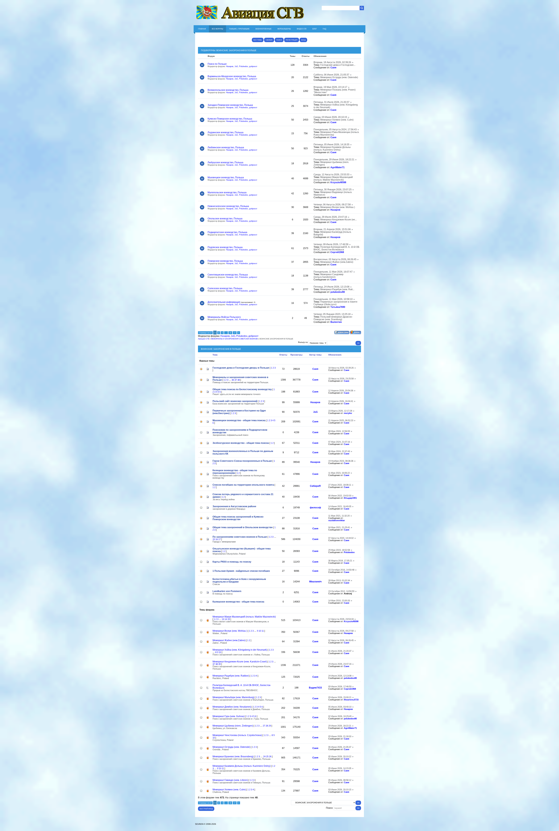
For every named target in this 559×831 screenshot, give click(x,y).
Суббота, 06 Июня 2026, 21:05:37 (331, 74)
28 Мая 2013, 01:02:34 (339, 580)
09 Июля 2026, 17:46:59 (339, 686)
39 (219, 664)
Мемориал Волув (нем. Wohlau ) (337, 207)
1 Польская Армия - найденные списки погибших (241, 571)
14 (226, 619)
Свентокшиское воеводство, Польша (228, 274)
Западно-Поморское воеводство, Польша (230, 105)
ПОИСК (279, 40)
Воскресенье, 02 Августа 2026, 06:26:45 (335, 259)
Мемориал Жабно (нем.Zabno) (336, 262)
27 (264, 726)
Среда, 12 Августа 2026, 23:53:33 (331, 174)
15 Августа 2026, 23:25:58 (341, 378)
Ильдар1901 (350, 498)
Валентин (336, 322)
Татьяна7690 (337, 307)
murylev (348, 413)
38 (238, 380)
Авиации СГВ (203, 339)
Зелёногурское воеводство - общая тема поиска (241, 443)
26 (270, 756)
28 (267, 726)
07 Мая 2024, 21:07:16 (339, 442)
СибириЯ (315, 486)
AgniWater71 (337, 167)
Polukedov (243, 66)
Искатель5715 (351, 700)
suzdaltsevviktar (336, 520)
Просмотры (296, 355)
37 (236, 380)
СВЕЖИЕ (269, 40)
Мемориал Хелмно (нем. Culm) (336, 119)
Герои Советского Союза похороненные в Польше (242, 461)
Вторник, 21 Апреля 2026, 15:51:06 (332, 229)
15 (214, 539)
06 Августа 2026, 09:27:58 (341, 631)
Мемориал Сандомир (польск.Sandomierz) (328, 275)
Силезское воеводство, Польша (225, 288)
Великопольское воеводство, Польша (228, 90)
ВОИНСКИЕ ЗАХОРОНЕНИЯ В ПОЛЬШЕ (236, 50)
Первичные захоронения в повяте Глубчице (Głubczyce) (335, 303)
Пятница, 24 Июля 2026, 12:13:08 (331, 287)
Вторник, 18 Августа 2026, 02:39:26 (332, 62)
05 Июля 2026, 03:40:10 (339, 707)
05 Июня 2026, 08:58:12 (339, 780)
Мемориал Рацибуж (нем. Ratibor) (231, 675)
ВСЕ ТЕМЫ (257, 40)
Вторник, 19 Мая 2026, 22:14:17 (330, 87)
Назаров (229, 66)
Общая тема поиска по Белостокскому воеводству (242, 389)
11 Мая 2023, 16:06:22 (339, 473)
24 (264, 756)
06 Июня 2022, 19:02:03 (339, 495)
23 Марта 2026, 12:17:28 (340, 411)
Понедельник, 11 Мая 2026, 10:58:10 (333, 299)
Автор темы (315, 355)
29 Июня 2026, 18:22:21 (339, 726)
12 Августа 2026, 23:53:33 (341, 619)
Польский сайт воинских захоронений (235, 401)
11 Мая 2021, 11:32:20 (339, 516)
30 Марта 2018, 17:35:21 (340, 560)
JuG (236, 66)
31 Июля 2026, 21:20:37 (339, 651)
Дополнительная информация (224, 302)
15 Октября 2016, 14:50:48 (341, 570)
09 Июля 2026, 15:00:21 (339, 697)
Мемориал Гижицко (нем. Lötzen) (230, 780)
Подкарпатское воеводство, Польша (227, 232)
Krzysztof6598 (338, 182)
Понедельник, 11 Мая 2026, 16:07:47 (333, 271)
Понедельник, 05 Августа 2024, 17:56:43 (335, 129)
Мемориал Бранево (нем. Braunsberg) (233, 756)
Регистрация (291, 40)
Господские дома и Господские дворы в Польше (241, 368)
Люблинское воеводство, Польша (226, 147)
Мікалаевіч (315, 581)
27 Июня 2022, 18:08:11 (339, 485)
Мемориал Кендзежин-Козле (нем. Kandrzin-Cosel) (240, 661)
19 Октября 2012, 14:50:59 (341, 591)
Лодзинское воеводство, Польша (225, 132)
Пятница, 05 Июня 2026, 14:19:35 (331, 144)
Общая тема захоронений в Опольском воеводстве (243, 527)
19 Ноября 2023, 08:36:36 (340, 461)
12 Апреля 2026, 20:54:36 (340, 390)
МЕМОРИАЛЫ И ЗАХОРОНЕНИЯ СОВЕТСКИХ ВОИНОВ (234, 339)
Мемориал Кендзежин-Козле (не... (338, 219)
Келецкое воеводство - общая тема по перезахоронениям (235, 471)
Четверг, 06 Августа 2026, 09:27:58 (332, 204)
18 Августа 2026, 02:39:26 (341, 368)
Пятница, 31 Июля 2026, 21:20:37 (331, 102)
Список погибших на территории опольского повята (243, 485)
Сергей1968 (337, 252)
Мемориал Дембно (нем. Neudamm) (232, 707)
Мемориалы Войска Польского (224, 317)
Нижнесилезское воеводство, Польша (228, 206)
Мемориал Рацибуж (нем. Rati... (337, 289)
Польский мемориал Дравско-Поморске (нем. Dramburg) (333, 318)
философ (315, 507)
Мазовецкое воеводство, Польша (226, 177)
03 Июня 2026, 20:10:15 (339, 789)
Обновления (334, 355)
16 (230, 333)
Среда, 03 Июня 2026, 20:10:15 (330, 117)
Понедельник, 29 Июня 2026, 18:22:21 (334, 159)
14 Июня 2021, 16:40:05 (339, 506)
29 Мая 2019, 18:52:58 (339, 550)
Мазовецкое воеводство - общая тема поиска (239, 420)
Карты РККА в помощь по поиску (232, 562)
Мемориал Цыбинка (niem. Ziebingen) (233, 725)
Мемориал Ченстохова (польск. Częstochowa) (237, 735)
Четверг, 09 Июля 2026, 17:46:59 (331, 244)
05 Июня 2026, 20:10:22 (339, 756)
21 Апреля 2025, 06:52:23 (340, 420)
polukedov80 (337, 292)
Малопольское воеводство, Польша (227, 192)
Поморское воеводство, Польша (225, 261)
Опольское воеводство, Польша (225, 218)
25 (267, 756)
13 (223, 619)
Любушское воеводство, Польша (225, 162)
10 (260, 631)
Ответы (283, 355)
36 (233, 380)
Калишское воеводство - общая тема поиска (238, 601)
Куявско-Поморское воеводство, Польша (230, 118)
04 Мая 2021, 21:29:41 (339, 527)
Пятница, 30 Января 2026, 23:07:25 (333, 189)
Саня (333, 67)
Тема (215, 355)
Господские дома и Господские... (337, 65)
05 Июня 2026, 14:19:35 (339, 768)
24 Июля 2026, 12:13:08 (339, 676)
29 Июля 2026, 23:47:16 (339, 664)
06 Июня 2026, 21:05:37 (339, 747)
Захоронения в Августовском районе (234, 506)
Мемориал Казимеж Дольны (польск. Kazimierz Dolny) (332, 148)
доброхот (253, 66)
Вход (303, 40)
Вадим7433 (315, 687)
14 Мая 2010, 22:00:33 (339, 600)
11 (263, 631)
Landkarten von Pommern (227, 591)
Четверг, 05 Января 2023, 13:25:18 (332, 314)
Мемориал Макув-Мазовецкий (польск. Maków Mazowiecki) (333, 178)
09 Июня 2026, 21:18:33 (339, 736)
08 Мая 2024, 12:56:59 (339, 431)
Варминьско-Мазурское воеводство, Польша (232, 76)
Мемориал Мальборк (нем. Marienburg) (233, 697)
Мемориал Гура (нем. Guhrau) (229, 716)
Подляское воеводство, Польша (225, 247)
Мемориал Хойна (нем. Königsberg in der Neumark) (240, 650)
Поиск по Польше (217, 64)
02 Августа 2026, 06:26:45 (341, 640)
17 (235, 333)
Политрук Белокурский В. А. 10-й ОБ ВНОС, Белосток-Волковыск (336, 248)
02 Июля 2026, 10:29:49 (339, 716)
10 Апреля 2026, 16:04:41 (340, 401)
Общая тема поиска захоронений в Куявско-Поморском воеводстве (238, 518)
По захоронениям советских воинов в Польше (240, 537)
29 (270, 726)
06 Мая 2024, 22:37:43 (339, 451)
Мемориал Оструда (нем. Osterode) (339, 77)
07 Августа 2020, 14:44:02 (341, 538)
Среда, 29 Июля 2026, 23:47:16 (330, 217)
